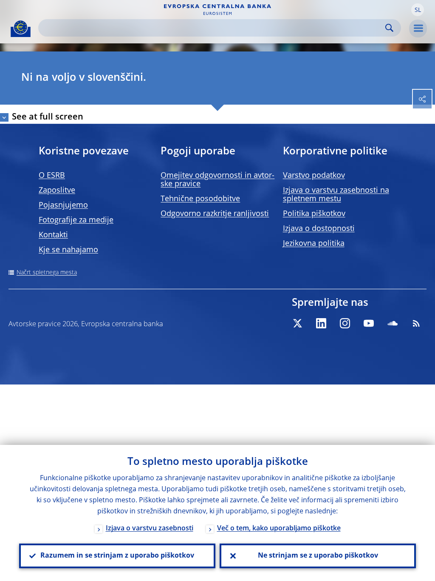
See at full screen (47, 117)
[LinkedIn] (321, 323)
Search (389, 27)
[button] (417, 9)
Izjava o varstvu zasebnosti (149, 528)
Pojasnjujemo (63, 205)
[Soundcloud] (392, 323)
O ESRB (52, 175)
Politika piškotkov (314, 214)
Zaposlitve (57, 190)
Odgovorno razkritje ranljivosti (215, 214)
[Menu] (418, 28)
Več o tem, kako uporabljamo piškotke (279, 528)
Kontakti (53, 235)
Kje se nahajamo (68, 250)
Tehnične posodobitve (200, 199)
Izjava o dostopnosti (319, 229)
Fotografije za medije (76, 220)
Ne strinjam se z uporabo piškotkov (318, 556)
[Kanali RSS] (416, 323)
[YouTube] (369, 323)
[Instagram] (345, 323)
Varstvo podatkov (314, 175)
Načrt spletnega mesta (47, 273)
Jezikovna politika (314, 244)
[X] (297, 323)
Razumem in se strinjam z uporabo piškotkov (117, 556)
